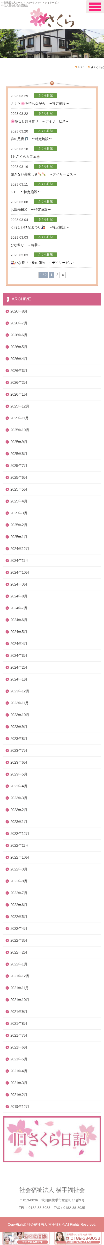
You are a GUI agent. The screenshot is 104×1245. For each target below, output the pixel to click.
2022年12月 (19, 833)
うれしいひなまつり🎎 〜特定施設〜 (40, 227)
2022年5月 (18, 917)
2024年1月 (18, 679)
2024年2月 (18, 667)
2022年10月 (19, 857)
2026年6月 (18, 335)
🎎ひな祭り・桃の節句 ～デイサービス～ (43, 263)
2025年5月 (18, 489)
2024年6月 (18, 620)
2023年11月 (19, 703)
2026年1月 (18, 394)
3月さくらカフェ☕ (25, 156)
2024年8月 (18, 596)
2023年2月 (18, 810)
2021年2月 (18, 1095)
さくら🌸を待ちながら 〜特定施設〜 (40, 103)
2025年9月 (18, 442)
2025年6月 (18, 477)
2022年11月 (19, 845)
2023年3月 (18, 798)
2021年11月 (19, 988)
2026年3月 (18, 370)
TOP (80, 67)
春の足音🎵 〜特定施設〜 (31, 139)
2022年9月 (18, 869)
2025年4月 (18, 501)
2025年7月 (18, 465)
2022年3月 (18, 940)
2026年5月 (18, 347)
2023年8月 (18, 738)
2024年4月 (18, 644)
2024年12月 (19, 549)
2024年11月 (19, 560)
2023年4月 (18, 786)
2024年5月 (18, 632)
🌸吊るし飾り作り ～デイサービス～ (40, 121)
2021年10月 (19, 1000)
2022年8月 (18, 881)
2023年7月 (18, 750)
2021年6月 (18, 1047)
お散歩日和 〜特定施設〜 (31, 209)
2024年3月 (18, 655)
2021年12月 (19, 976)
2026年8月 (18, 311)
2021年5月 (18, 1059)
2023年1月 (18, 822)
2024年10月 (19, 572)
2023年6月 (18, 762)
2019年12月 (19, 1106)
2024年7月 (18, 608)
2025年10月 (19, 430)
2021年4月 (18, 1071)
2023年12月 (19, 691)
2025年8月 (18, 454)
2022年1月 (18, 964)
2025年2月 (18, 525)
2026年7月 (18, 323)
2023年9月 (18, 727)
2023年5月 (18, 774)
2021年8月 (18, 1023)
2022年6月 (18, 905)
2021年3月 (18, 1083)
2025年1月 (18, 537)
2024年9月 (18, 584)
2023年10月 (19, 715)
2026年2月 (18, 382)
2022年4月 (18, 928)
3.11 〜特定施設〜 (26, 192)
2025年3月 (18, 513)
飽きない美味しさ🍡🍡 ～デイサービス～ (43, 174)
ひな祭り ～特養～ (26, 245)
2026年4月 (18, 359)
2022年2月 (18, 952)
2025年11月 (19, 418)
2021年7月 (18, 1035)
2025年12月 (19, 406)
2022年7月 (18, 893)
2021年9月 (18, 1012)
